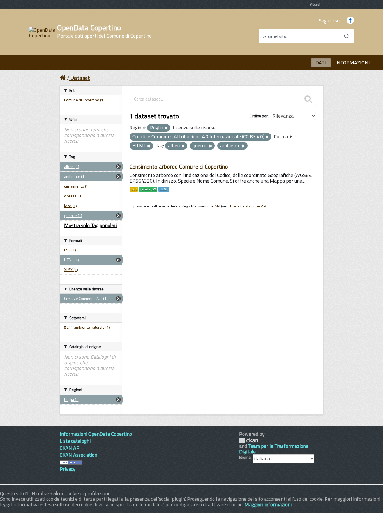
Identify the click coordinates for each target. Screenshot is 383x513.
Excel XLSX (148, 189)
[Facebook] (350, 20)
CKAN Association (78, 455)
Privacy (67, 469)
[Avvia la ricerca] (347, 36)
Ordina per (259, 116)
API (217, 206)
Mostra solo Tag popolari (90, 225)
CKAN (248, 440)
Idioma (244, 457)
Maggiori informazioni (268, 504)
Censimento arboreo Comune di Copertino (179, 166)
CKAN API (70, 448)
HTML (164, 189)
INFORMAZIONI (352, 62)
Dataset (80, 77)
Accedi (315, 4)
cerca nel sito (274, 36)
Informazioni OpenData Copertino (96, 434)
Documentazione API (248, 206)
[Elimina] (165, 128)
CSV (134, 189)
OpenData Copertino (104, 31)
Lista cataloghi (75, 441)
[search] (308, 99)
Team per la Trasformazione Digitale (273, 448)
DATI (320, 62)
